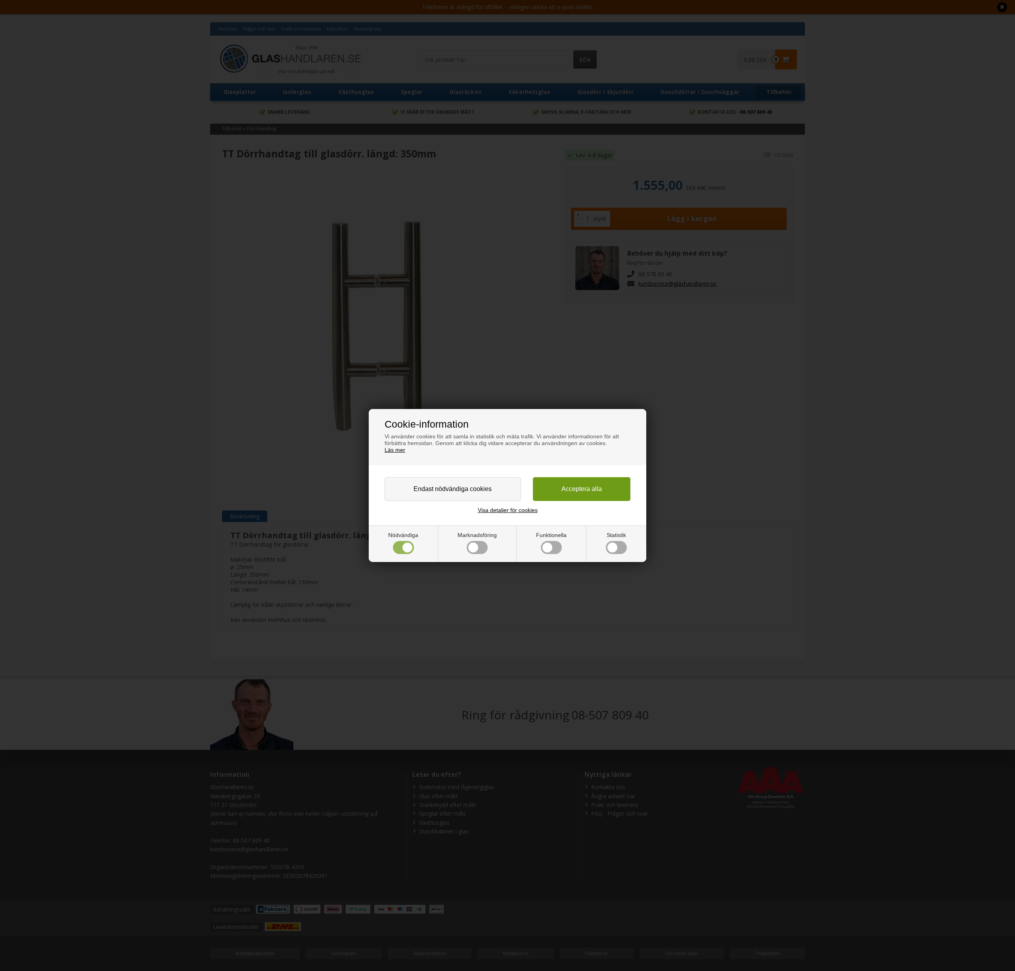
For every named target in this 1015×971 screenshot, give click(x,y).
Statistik (616, 535)
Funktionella (551, 535)
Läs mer (395, 450)
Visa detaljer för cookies (508, 510)
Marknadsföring (477, 535)
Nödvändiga (403, 535)
